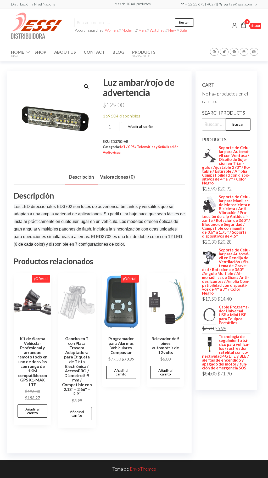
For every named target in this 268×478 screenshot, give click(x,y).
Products (143, 53)
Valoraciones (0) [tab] (117, 177)
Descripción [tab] (81, 177)
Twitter (224, 52)
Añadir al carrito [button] (32, 411)
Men (142, 30)
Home (17, 53)
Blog (118, 51)
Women (112, 30)
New (172, 30)
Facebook (214, 52)
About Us (65, 51)
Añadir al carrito (140, 126)
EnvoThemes (143, 469)
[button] (86, 86)
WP (234, 52)
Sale (183, 30)
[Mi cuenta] (234, 25)
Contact (94, 51)
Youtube (254, 52)
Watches (157, 30)
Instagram (244, 52)
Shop (40, 51)
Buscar (184, 22)
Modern (128, 30)
